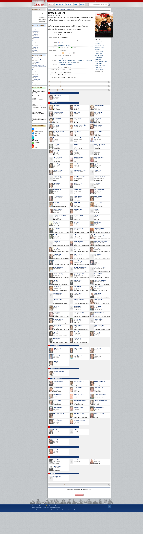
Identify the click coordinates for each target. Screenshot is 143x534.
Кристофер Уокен (99, 47)
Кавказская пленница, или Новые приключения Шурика (39, 66)
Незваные (35, 41)
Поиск (108, 1)
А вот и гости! (35, 48)
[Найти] (109, 4)
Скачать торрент (42, 19)
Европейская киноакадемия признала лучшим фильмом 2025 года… (38, 91)
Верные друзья (35, 77)
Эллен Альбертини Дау (101, 61)
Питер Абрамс (62, 60)
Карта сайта (100, 1)
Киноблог (58, 507)
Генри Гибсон (98, 57)
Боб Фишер (69, 64)
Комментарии (42, 21)
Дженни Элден (99, 69)
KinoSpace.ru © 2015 (36, 505)
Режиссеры (38, 509)
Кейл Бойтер (88, 60)
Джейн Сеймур (99, 51)
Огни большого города (37, 73)
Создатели (43, 15)
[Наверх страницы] (109, 506)
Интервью (53, 507)
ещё (78, 62)
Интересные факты (41, 12)
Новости (49, 507)
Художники (71, 509)
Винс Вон (97, 43)
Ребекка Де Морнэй (100, 65)
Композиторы (65, 509)
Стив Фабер (61, 64)
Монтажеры (76, 509)
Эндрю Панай (80, 60)
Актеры (43, 509)
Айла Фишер (98, 49)
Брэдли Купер (98, 53)
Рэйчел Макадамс (99, 45)
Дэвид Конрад (98, 67)
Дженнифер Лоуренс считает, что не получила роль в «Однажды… (39, 97)
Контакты (105, 1)
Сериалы (68, 4)
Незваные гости (35, 28)
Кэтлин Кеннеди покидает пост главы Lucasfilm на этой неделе (39, 103)
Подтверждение (36, 80)
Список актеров (42, 17)
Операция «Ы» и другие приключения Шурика (37, 59)
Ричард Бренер (62, 62)
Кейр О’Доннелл (99, 55)
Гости (35, 44)
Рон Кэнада (98, 59)
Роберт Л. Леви (71, 60)
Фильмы (50, 4)
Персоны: (34, 509)
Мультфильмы (59, 4)
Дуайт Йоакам (98, 63)
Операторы (59, 509)
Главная (86, 1)
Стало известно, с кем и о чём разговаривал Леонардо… (39, 109)
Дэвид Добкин (62, 58)
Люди (75, 4)
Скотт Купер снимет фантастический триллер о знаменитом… (38, 114)
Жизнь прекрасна (36, 63)
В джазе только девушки (38, 83)
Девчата (35, 70)
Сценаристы (53, 509)
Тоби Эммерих (72, 62)
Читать (82, 4)
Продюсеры (48, 509)
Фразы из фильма (42, 13)
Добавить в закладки (93, 1)
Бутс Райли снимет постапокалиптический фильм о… (39, 119)
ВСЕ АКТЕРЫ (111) (99, 71)
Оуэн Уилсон (98, 41)
